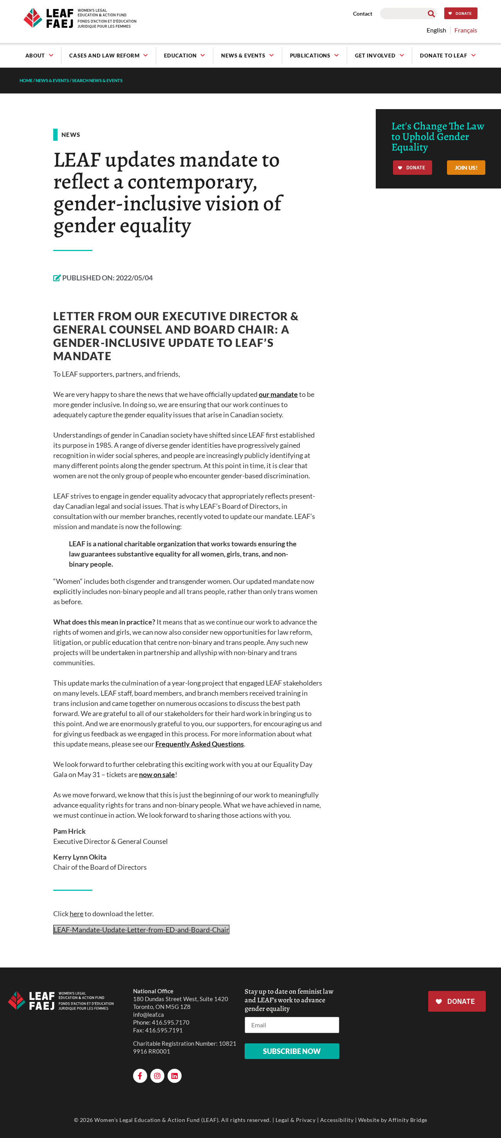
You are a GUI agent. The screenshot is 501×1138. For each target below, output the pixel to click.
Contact (362, 13)
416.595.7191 (164, 1030)
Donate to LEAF (443, 55)
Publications (310, 55)
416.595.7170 (170, 1022)
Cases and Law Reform (104, 55)
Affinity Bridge (407, 1119)
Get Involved (375, 55)
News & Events (243, 55)
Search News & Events (97, 80)
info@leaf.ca (148, 1014)
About (35, 55)
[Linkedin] (175, 1076)
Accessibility (337, 1119)
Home (26, 80)
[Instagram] (157, 1076)
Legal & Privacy (296, 1119)
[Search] (431, 13)
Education (180, 55)
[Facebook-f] (140, 1076)
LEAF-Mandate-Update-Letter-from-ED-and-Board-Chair (141, 929)
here (76, 913)
